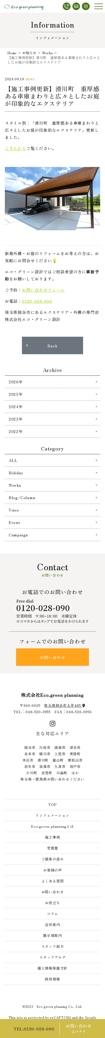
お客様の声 (52, 870)
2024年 (16, 406)
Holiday (16, 472)
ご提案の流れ (52, 858)
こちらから (15, 148)
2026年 (16, 381)
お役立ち (52, 902)
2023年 (16, 419)
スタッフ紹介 (52, 946)
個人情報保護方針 (52, 968)
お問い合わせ (52, 657)
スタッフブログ (52, 957)
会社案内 (52, 924)
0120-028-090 (37, 301)
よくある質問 (52, 880)
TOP (52, 804)
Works (15, 485)
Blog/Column (22, 497)
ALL (13, 460)
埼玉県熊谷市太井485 (63, 705)
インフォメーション (52, 815)
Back (52, 346)
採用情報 (52, 979)
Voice (14, 510)
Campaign (18, 534)
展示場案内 (52, 935)
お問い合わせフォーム (43, 290)
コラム (52, 913)
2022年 (16, 431)
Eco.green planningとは (52, 826)
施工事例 (52, 837)
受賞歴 (52, 848)
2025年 (16, 394)
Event (14, 522)
